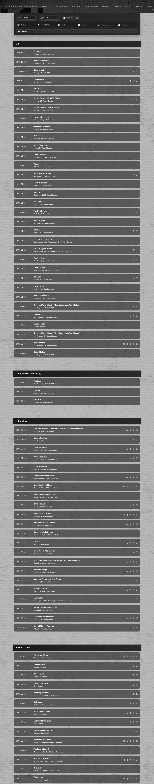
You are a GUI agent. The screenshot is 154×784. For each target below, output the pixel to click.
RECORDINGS (92, 6)
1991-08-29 (21, 685)
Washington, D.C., (40, 242)
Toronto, (36, 544)
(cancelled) (42, 126)
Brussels (36, 714)
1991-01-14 (21, 184)
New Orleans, (38, 384)
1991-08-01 (21, 505)
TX (41, 129)
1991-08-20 (21, 627)
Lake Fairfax (38, 598)
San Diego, (37, 441)
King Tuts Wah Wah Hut (43, 730)
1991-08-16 (21, 599)
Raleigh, (36, 610)
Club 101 (37, 400)
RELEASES (76, 6)
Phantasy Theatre (41, 61)
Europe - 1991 (22, 647)
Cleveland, (37, 63)
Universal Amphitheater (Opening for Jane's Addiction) (56, 333)
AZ (42, 431)
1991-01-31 (21, 306)
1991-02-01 (21, 316)
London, (36, 695)
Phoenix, (36, 431)
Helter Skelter (39, 343)
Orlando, (36, 167)
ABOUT (128, 6)
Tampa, (36, 185)
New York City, (38, 261)
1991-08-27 (21, 675)
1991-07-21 (21, 449)
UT (46, 120)
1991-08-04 (21, 524)
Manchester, (38, 752)
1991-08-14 (21, 590)
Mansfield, (37, 554)
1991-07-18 (21, 430)
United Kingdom (53, 695)
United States (50, 54)
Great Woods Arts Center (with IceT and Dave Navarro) (56, 560)
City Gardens (39, 230)
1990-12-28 (21, 62)
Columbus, (37, 289)
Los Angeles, (38, 308)
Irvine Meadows (40, 447)
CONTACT (140, 6)
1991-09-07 (21, 741)
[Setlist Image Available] (127, 741)
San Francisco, (39, 317)
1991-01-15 (21, 194)
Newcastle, (37, 742)
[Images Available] (137, 71)
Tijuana (36, 327)
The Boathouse (40, 211)
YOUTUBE (116, 6)
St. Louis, (37, 92)
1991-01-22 (21, 241)
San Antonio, (38, 157)
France (40, 724)
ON (41, 544)
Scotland (44, 733)
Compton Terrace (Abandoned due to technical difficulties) (58, 429)
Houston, (37, 138)
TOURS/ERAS (61, 6)
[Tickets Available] (133, 81)
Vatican (36, 390)
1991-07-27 (21, 486)
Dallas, (36, 148)
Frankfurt (37, 677)
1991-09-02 (21, 713)
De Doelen (37, 702)
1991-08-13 (21, 580)
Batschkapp (38, 674)
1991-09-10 (21, 760)
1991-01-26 (21, 278)
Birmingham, (38, 761)
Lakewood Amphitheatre (43, 617)
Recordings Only (72, 18)
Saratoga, (37, 582)
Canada (36, 541)
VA (41, 214)
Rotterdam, (37, 705)
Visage (36, 164)
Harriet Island (39, 504)
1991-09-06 (21, 731)
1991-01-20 (21, 231)
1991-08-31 (21, 694)
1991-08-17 (21, 609)
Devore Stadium (40, 438)
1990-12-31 (21, 81)
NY (46, 261)
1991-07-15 (21, 401)
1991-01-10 (21, 156)
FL (42, 167)
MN (41, 507)
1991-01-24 (21, 259)
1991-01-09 (21, 147)
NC (41, 610)
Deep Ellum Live (40, 145)
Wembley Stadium (41, 693)
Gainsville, (37, 176)
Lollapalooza (22, 421)
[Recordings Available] (133, 71)
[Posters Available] (130, 81)
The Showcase (39, 155)
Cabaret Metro (39, 70)
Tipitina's (37, 381)
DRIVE (105, 6)
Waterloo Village (40, 570)
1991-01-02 (21, 90)
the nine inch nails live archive (20, 6)
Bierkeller (37, 768)
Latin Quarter (39, 79)
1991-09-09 (21, 750)
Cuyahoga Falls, (39, 535)
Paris (35, 724)
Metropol (37, 51)
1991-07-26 (21, 477)
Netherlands (53, 705)
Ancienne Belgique (41, 711)
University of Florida (42, 173)
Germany (45, 658)
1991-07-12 (21, 382)
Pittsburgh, (37, 54)
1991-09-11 (20, 769)
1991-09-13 (21, 779)
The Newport (38, 286)
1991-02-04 (21, 335)
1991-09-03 (21, 722)
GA (41, 204)
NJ (41, 233)
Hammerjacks (39, 220)
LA (45, 384)
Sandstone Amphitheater (44, 495)
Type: (42, 18)
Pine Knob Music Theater (44, 523)
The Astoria (38, 777)
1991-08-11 (20, 571)
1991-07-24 (21, 468)
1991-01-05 (21, 118)
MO (42, 92)
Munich (36, 667)
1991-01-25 (21, 269)
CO (41, 101)
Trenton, (36, 233)
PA (44, 54)
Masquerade (38, 202)
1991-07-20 (21, 439)
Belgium (44, 714)
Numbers (37, 136)
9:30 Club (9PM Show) (42, 249)
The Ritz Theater (40, 183)
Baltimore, (37, 223)
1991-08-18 (21, 618)
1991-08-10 (21, 562)
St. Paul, (36, 507)
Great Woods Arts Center (44, 551)
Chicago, (36, 73)
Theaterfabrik (39, 664)
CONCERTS (46, 6)
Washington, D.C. (54, 242)
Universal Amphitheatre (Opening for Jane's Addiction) (56, 305)
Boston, (36, 280)
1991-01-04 (21, 100)
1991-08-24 (21, 656)
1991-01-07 (21, 128)
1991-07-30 (21, 496)
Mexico (42, 327)
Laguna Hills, (38, 450)
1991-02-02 (21, 325)
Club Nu (36, 192)
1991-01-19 (21, 222)
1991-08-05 (21, 533)
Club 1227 (37, 89)
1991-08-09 (21, 552)
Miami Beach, (38, 195)
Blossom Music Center (43, 532)
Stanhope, (37, 572)
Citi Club (37, 277)
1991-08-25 (21, 666)
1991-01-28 (21, 287)
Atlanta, (36, 204)
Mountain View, (39, 478)
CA (45, 308)
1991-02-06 (21, 353)
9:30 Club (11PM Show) (43, 239)
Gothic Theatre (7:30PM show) (46, 108)
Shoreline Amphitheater (43, 476)
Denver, (36, 101)
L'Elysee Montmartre (42, 721)
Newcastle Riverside (42, 740)
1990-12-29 (21, 71)
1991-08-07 (21, 543)
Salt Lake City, (38, 120)
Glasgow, (37, 733)
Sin (17, 44)
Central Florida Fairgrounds (45, 626)
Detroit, (36, 82)
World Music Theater (42, 513)
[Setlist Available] (130, 71)
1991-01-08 (21, 137)
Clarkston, (37, 525)
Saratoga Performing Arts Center (47, 579)
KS (47, 497)
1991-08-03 (21, 515)
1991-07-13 (21, 392)
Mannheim (37, 658)
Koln (35, 686)
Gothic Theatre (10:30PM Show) (46, 98)
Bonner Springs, (39, 497)
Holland (45, 705)
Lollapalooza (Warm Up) (28, 373)
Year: (19, 18)
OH (43, 63)
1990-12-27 (21, 53)
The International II (41, 749)
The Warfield (38, 314)
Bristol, (36, 771)
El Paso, (36, 129)
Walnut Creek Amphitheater (45, 607)
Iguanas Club (39, 324)
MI (40, 82)
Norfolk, (36, 214)
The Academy (39, 258)
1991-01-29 (21, 297)
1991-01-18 (21, 212)
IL (41, 73)
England (43, 695)
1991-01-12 (21, 165)
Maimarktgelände (40, 655)
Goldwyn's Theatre (41, 758)
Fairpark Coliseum (41, 117)
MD (43, 223)
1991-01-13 (21, 175)
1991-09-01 (21, 703)
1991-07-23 (21, 458)
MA (41, 280)
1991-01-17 (21, 203)
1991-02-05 (21, 344)
